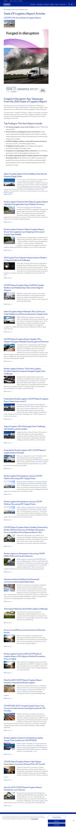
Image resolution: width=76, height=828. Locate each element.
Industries (46, 4)
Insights (52, 4)
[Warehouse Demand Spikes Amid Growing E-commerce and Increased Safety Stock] (9, 587)
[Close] (73, 820)
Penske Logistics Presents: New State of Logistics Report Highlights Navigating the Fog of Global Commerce (26, 203)
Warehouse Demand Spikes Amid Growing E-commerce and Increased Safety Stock (22, 580)
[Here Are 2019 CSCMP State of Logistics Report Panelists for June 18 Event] (9, 795)
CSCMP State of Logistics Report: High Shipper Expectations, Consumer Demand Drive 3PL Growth (24, 762)
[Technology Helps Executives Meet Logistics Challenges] (9, 614)
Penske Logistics (8, 193)
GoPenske (20, 1)
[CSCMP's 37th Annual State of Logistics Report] (9, 23)
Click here (17, 465)
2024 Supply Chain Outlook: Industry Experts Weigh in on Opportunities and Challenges (25, 258)
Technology (40, 4)
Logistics (5, 1)
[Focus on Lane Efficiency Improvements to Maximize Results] (9, 638)
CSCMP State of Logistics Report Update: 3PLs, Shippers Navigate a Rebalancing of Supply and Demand (26, 340)
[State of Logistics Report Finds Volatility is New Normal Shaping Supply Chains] (9, 182)
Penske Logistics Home (9, 9)
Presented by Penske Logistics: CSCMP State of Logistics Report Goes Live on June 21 (26, 400)
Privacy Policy (34, 819)
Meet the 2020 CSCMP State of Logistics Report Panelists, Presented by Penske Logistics (23, 681)
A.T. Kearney (20, 802)
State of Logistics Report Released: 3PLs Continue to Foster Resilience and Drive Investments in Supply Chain (26, 312)
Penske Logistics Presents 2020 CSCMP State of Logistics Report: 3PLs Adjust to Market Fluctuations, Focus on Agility (24, 656)
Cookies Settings (56, 817)
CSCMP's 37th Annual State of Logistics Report (22, 17)
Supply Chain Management (28, 105)
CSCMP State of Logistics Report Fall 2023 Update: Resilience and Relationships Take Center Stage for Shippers (24, 287)
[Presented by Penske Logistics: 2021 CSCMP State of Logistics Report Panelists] (9, 458)
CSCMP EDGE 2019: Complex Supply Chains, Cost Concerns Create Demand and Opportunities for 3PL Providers (24, 708)
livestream (14, 416)
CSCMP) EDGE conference (32, 749)
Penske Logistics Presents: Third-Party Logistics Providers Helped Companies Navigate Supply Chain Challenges (24, 371)
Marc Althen (31, 567)
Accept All (56, 825)
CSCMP (45, 188)
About (56, 4)
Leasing (15, 1)
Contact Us (62, 4)
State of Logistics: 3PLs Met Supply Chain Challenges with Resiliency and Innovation (24, 427)
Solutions (33, 4)
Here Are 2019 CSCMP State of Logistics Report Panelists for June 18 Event (23, 788)
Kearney (34, 191)
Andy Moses (43, 485)
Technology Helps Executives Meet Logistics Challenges (26, 609)
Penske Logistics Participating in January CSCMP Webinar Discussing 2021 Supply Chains (23, 477)
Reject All (56, 821)
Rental (11, 1)
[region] (38, 821)
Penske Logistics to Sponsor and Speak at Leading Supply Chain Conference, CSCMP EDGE (23, 739)
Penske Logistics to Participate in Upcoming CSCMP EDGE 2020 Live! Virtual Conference (24, 554)
